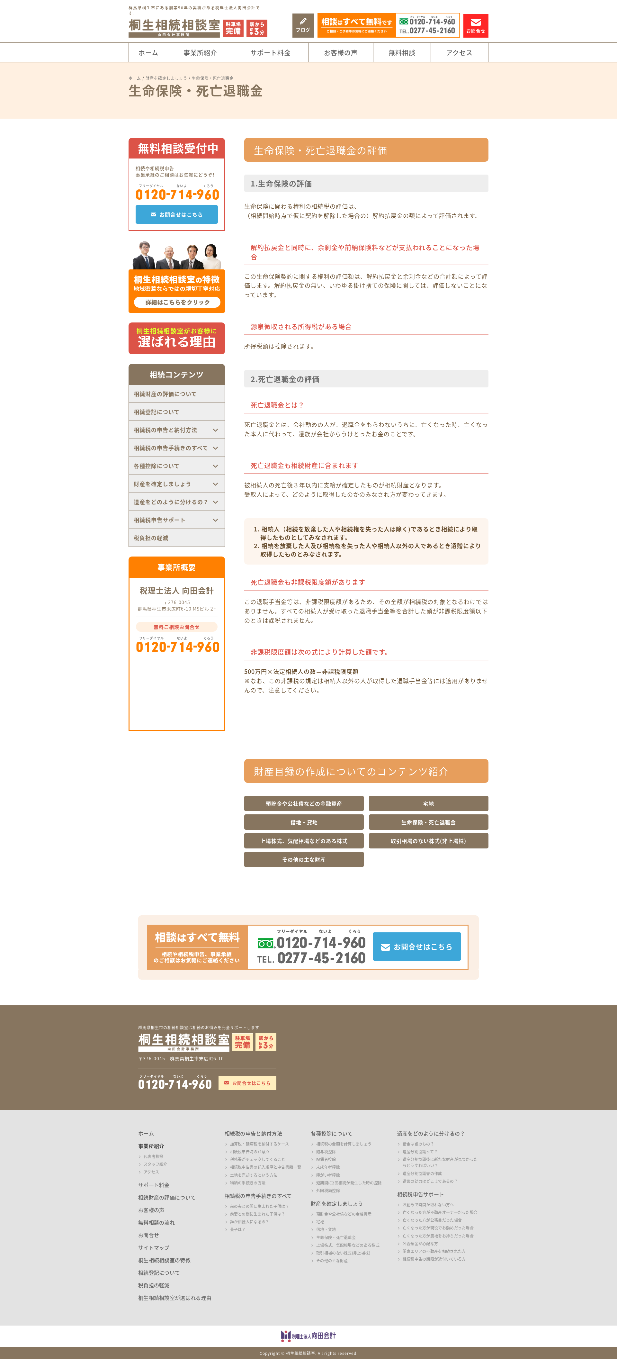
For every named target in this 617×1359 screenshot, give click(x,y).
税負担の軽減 (151, 538)
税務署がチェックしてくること (257, 1159)
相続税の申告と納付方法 (165, 430)
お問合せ (148, 1235)
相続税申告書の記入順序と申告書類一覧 (265, 1167)
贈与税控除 (326, 1151)
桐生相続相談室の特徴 (164, 1260)
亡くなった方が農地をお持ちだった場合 (438, 1235)
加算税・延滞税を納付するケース (259, 1143)
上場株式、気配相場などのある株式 (304, 841)
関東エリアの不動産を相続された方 (434, 1251)
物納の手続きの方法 (248, 1182)
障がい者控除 (328, 1175)
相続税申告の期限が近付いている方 (434, 1259)
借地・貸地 (304, 822)
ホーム (148, 52)
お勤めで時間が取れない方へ (428, 1204)
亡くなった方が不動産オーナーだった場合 (440, 1212)
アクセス (459, 52)
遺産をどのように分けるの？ (171, 502)
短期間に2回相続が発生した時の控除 (349, 1182)
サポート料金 (270, 52)
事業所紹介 (200, 52)
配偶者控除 (326, 1159)
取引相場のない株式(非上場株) (428, 841)
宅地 (428, 803)
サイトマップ (154, 1247)
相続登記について (157, 412)
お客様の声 (341, 52)
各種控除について (157, 466)
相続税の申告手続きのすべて (171, 448)
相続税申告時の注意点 (250, 1151)
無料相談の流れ (156, 1222)
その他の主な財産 (304, 859)
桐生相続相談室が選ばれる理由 (174, 1297)
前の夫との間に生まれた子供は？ (260, 1206)
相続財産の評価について (165, 394)
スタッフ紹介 (155, 1164)
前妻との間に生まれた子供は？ (257, 1214)
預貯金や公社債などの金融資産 (304, 803)
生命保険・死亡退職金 (428, 822)
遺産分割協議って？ (420, 1151)
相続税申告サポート (160, 520)
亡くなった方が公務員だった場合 (432, 1220)
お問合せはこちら (181, 214)
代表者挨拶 (154, 1156)
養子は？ (238, 1229)
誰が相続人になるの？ (250, 1221)
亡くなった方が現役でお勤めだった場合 (438, 1227)
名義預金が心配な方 (420, 1243)
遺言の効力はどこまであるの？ (430, 1181)
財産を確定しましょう (163, 484)
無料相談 (402, 52)
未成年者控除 (328, 1167)
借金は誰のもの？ (418, 1143)
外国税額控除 (328, 1190)
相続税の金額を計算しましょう (343, 1143)
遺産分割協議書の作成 (422, 1173)
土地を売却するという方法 (254, 1175)
